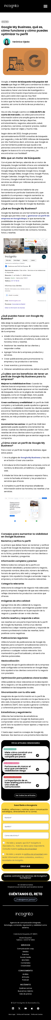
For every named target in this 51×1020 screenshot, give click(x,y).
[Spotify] (38, 1008)
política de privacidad (27, 849)
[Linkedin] (13, 1008)
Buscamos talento (25, 991)
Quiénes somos (25, 988)
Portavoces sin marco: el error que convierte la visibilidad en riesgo (18, 768)
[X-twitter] (19, 1008)
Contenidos (25, 963)
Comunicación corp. (25, 948)
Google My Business (30, 457)
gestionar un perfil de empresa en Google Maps (25, 217)
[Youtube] (25, 1008)
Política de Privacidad (23, 1014)
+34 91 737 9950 (29, 940)
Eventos (25, 954)
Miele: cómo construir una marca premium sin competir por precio (18, 754)
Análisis (25, 974)
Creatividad (25, 966)
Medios (25, 951)
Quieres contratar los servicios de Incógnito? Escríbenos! (25, 877)
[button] (45, 6)
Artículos (25, 977)
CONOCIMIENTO (25, 970)
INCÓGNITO (25, 984)
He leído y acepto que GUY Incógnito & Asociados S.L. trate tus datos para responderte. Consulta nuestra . (24, 846)
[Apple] (32, 1008)
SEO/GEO (25, 960)
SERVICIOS (25, 945)
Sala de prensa (25, 994)
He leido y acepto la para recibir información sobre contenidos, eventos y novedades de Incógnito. (24, 857)
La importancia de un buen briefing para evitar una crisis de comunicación (18, 783)
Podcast (25, 980)
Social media (25, 957)
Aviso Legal (12, 1014)
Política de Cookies (36, 1014)
